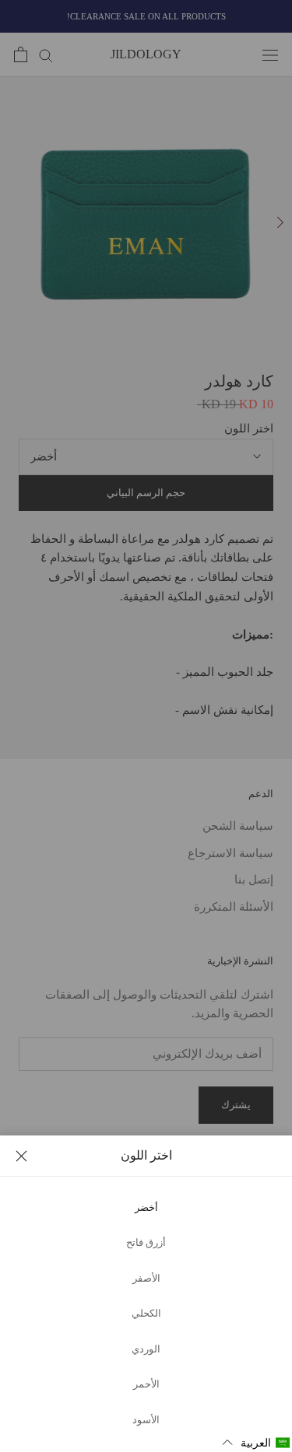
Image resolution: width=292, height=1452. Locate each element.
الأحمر (146, 1384)
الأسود (146, 1420)
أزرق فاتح (146, 1243)
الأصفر (146, 1279)
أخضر (146, 1208)
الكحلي (146, 1314)
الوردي (146, 1349)
